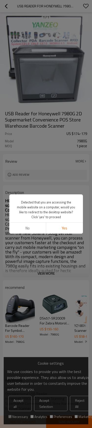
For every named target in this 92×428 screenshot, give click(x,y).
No (28, 228)
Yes (64, 228)
